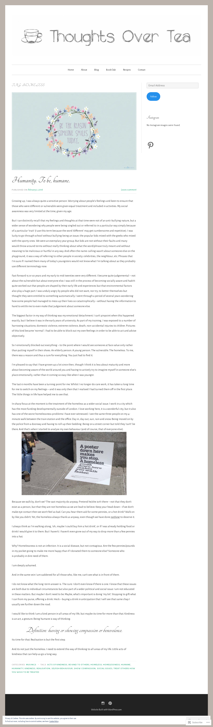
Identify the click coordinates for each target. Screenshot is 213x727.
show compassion (85, 668)
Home (71, 70)
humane (125, 664)
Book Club (111, 70)
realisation (43, 668)
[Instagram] (103, 703)
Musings (31, 664)
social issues (104, 668)
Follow (153, 96)
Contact (141, 70)
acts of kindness (57, 664)
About (84, 70)
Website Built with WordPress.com (106, 709)
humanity (17, 668)
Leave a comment (128, 189)
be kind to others (79, 664)
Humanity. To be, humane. (41, 180)
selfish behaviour (62, 668)
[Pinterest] (151, 145)
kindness (30, 668)
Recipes (127, 70)
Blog (96, 70)
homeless (96, 664)
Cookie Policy (54, 721)
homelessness (111, 664)
